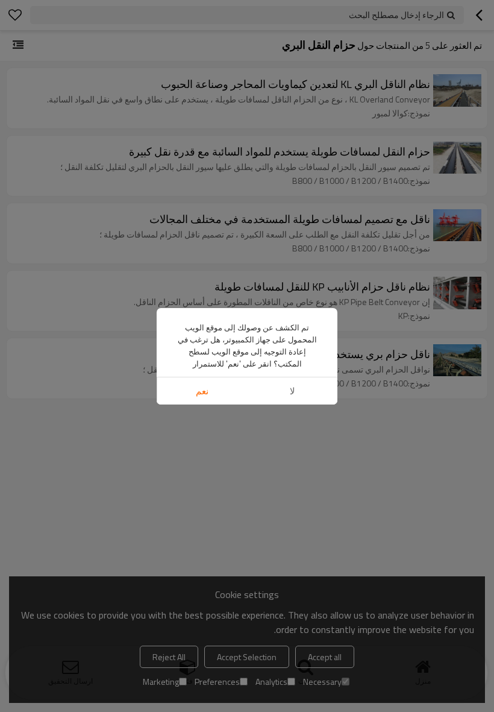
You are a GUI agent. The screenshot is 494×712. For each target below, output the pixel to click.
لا (292, 391)
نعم (202, 391)
